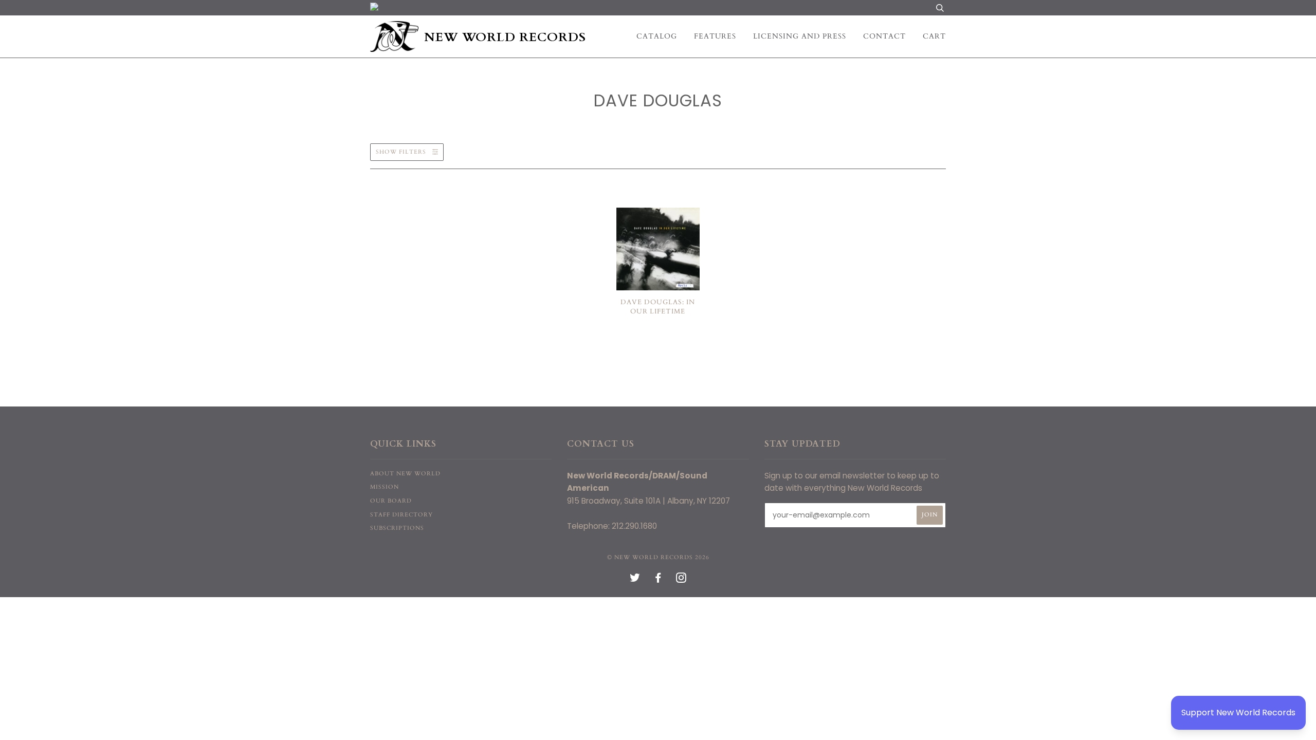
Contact (884, 36)
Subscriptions (397, 528)
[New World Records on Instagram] (681, 580)
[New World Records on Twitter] (635, 580)
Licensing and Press (799, 36)
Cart (934, 36)
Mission (384, 487)
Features (715, 36)
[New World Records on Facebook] (658, 580)
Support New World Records (1238, 712)
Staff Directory (401, 515)
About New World (405, 473)
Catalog (656, 36)
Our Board (391, 501)
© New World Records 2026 (658, 557)
